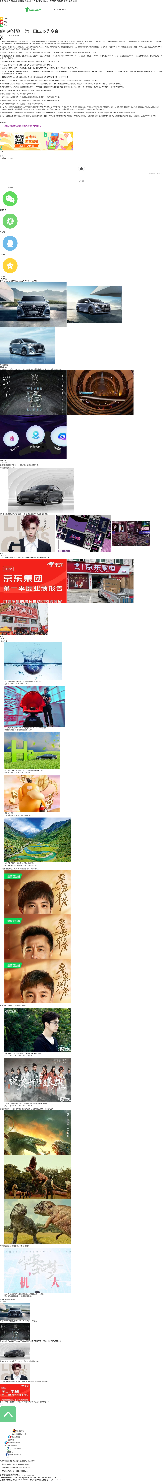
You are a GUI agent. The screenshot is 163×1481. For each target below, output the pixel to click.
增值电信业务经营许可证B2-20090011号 (14, 1471)
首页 (1, 1)
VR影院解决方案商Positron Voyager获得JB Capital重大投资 (25, 728)
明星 (19, 1)
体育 (15, 1)
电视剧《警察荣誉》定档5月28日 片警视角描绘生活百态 (19, 869)
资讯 (5, 1)
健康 (58, 1)
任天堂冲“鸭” (8, 813)
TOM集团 (3, 1475)
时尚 (22, 1)
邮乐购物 (10, 1475)
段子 (61, 1)
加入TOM (30, 1475)
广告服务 (23, 1475)
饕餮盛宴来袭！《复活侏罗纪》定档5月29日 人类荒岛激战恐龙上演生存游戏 (26, 1109)
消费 (65, 1)
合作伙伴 (17, 1475)
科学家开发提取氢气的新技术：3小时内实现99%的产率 (23, 770)
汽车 (69, 1)
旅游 (29, 1)
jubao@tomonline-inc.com (56, 1480)
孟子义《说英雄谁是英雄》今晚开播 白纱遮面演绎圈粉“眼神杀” (26, 1103)
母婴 (37, 1)
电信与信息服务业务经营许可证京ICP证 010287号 (17, 1461)
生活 (33, 1)
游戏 (26, 1)
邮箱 (44, 1)
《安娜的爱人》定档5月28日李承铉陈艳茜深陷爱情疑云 (23, 1053)
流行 (8, 1)
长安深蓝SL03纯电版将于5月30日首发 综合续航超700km (19, 465)
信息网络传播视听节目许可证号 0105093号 (15, 1468)
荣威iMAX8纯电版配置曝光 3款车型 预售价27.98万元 (22, 126)
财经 (54, 1)
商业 (47, 1)
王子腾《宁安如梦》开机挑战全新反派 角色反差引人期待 (24, 1294)
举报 (1, 156)
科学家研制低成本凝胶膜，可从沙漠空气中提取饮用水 (23, 681)
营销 (40, 1)
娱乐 (12, 1)
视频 (51, 1)
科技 (76, 1)
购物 (72, 1)
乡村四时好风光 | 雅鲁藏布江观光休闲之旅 (19, 863)
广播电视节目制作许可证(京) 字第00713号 (14, 1464)
